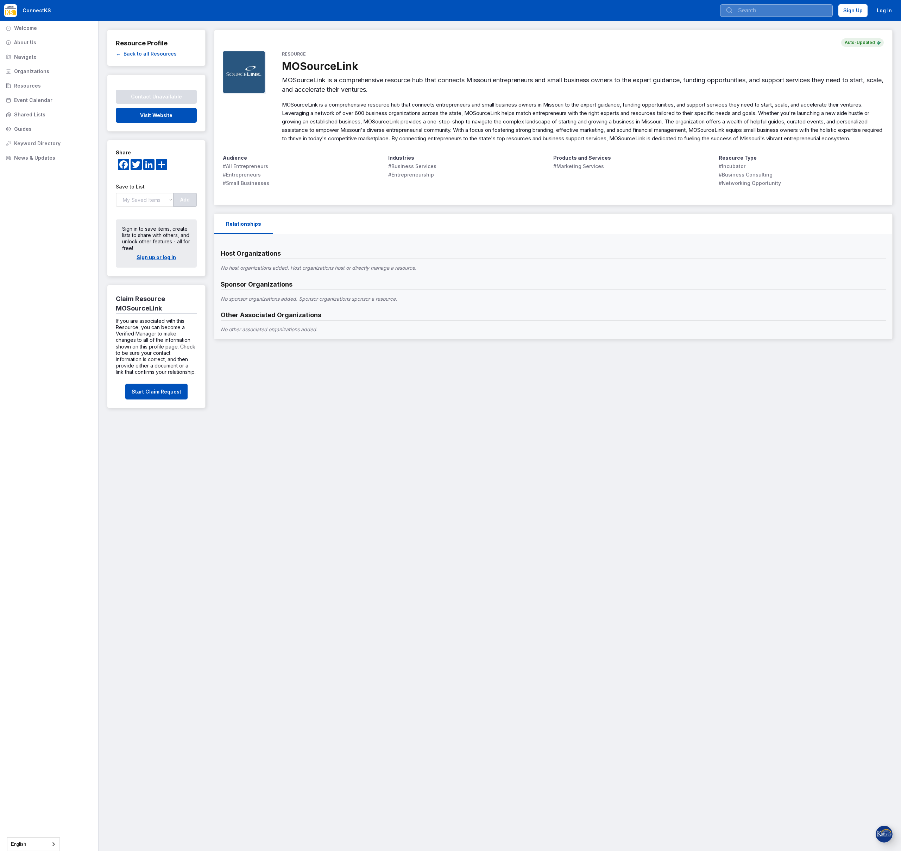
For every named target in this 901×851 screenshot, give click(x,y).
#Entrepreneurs (242, 175)
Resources (22, 86)
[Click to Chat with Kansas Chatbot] (884, 834)
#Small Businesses (246, 183)
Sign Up (853, 10)
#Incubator (732, 166)
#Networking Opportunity (750, 183)
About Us (20, 42)
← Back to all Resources (146, 54)
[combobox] (33, 844)
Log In (884, 10)
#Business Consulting (746, 175)
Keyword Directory (32, 143)
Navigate (20, 57)
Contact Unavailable (156, 97)
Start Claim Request (156, 392)
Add (185, 200)
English (18, 844)
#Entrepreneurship (411, 175)
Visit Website (156, 115)
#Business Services (412, 166)
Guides (18, 129)
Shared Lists (24, 114)
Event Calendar (28, 100)
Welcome (20, 28)
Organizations (26, 71)
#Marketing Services (578, 166)
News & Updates (29, 158)
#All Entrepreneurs (245, 166)
